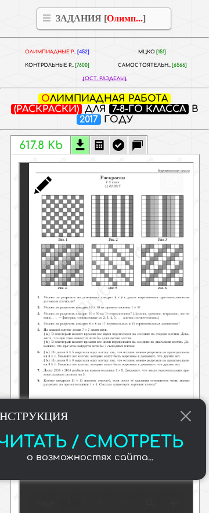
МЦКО (152, 52)
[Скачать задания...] (80, 146)
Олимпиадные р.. (57, 52)
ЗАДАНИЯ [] (101, 18)
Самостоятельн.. (152, 65)
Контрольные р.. (57, 65)
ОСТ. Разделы (105, 78)
